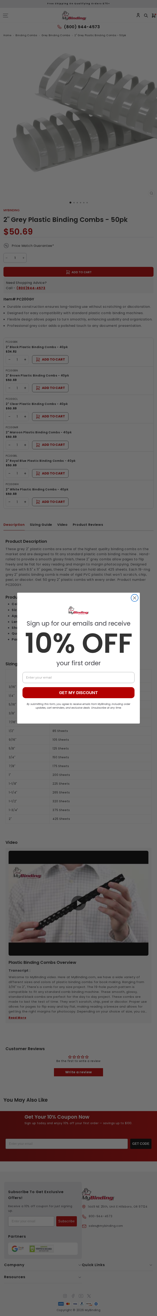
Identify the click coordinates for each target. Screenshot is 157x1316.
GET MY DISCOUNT (78, 692)
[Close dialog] (134, 597)
